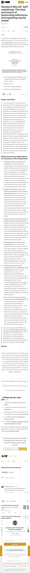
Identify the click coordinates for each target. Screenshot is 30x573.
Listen (26, 27)
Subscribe (21, 2)
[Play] (3, 94)
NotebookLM (8, 43)
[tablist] (8, 472)
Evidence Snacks (14, 431)
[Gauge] (26, 94)
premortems (7, 409)
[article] (15, 509)
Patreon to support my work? (14, 418)
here (20, 87)
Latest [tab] (7, 501)
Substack (7, 569)
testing (6, 405)
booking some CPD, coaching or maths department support (16, 423)
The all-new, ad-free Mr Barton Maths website (11, 517)
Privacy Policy (17, 556)
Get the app (22, 566)
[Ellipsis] (28, 486)
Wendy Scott (8, 486)
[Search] (27, 501)
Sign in (26, 2)
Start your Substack (11, 566)
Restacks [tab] (11, 472)
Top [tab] (3, 501)
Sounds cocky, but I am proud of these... (9, 508)
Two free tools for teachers (10, 505)
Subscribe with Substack (16, 550)
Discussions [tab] (13, 501)
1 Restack (15, 456)
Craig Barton (8, 510)
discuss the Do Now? (23, 414)
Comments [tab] (5, 472)
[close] (25, 521)
